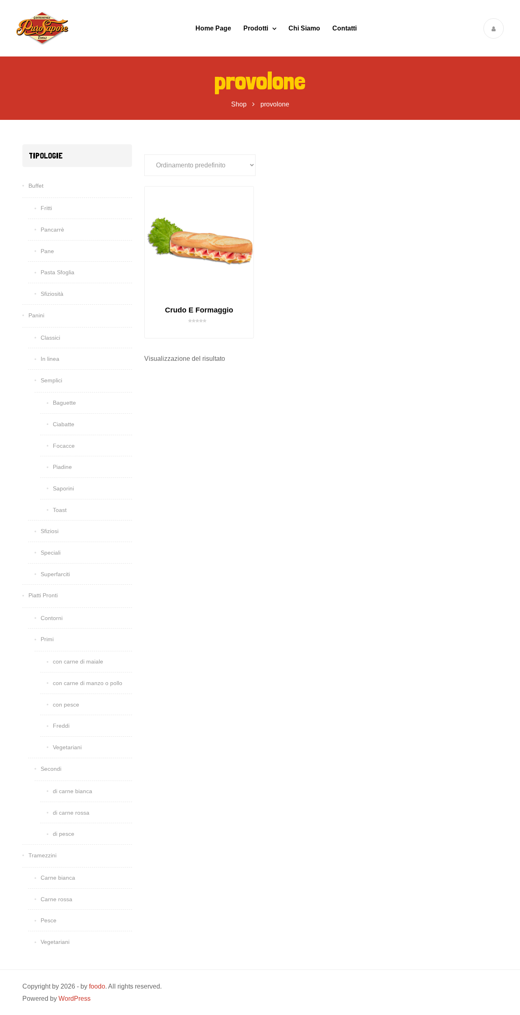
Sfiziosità (52, 294)
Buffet (35, 185)
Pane (47, 251)
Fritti (46, 208)
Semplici (51, 380)
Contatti (344, 28)
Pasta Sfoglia (57, 272)
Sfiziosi (49, 531)
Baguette (64, 402)
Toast (60, 510)
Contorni (52, 618)
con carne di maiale (78, 661)
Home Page (213, 28)
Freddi (61, 725)
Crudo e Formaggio (199, 310)
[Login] (493, 28)
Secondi (51, 769)
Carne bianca (58, 877)
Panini (36, 315)
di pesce (63, 834)
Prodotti (255, 28)
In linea (50, 359)
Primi (47, 639)
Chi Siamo (304, 28)
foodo (97, 986)
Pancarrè (52, 229)
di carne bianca (72, 791)
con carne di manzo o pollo (87, 683)
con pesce (66, 704)
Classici (50, 337)
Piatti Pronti (43, 595)
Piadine (62, 467)
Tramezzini (42, 855)
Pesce (48, 920)
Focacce (64, 445)
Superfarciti (55, 574)
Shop (239, 104)
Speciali (51, 552)
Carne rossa (56, 899)
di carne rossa (71, 812)
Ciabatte (63, 424)
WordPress (74, 998)
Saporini (63, 488)
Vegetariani (67, 747)
